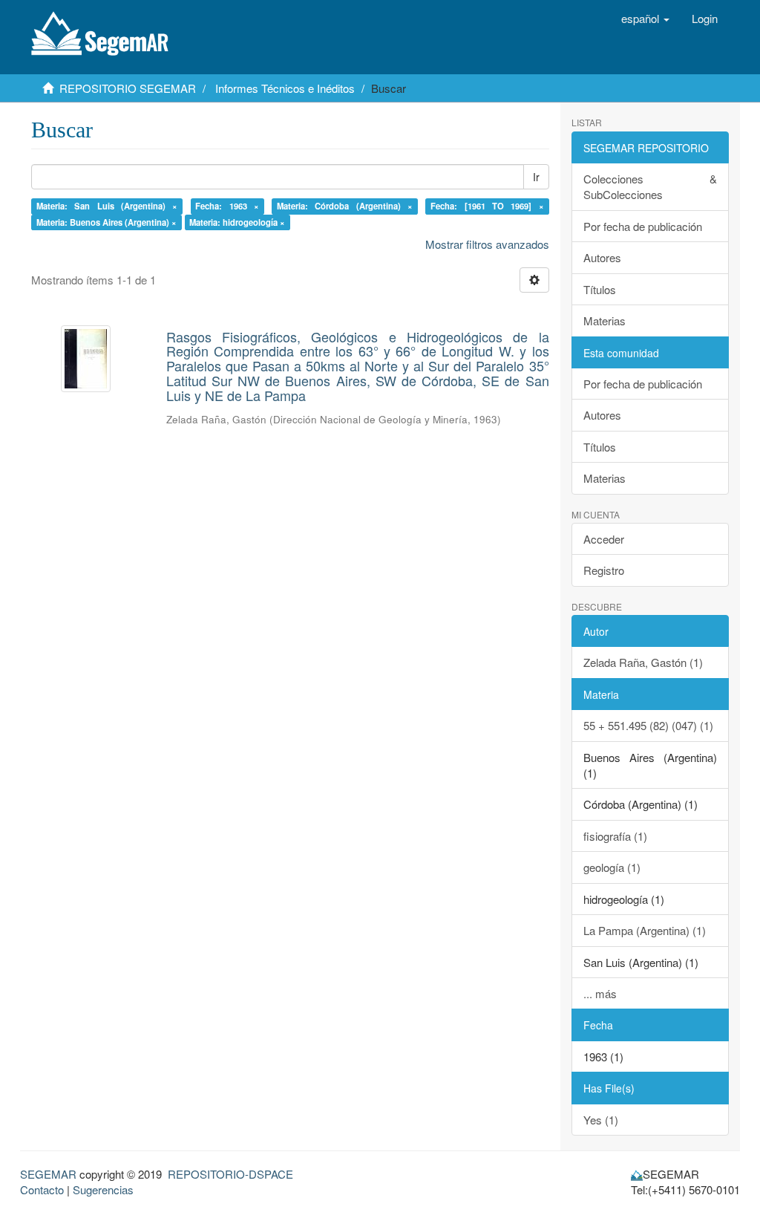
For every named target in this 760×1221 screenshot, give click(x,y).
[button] (645, 18)
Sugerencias (103, 1189)
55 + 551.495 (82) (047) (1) (648, 725)
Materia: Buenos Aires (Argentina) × (106, 222)
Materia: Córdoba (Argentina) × (345, 206)
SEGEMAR (48, 1174)
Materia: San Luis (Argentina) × (107, 206)
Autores (602, 257)
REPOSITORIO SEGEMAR (127, 88)
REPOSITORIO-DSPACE (230, 1174)
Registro (603, 570)
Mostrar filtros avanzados (487, 244)
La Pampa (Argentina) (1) (644, 930)
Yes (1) (600, 1119)
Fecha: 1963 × (227, 206)
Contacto (42, 1189)
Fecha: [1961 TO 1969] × (487, 206)
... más (600, 993)
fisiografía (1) (615, 836)
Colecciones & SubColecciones (650, 186)
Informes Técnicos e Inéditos (285, 88)
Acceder (603, 539)
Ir (536, 176)
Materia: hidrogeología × (237, 222)
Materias (604, 320)
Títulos (599, 289)
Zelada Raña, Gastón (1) (643, 662)
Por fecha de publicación (642, 226)
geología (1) (612, 867)
